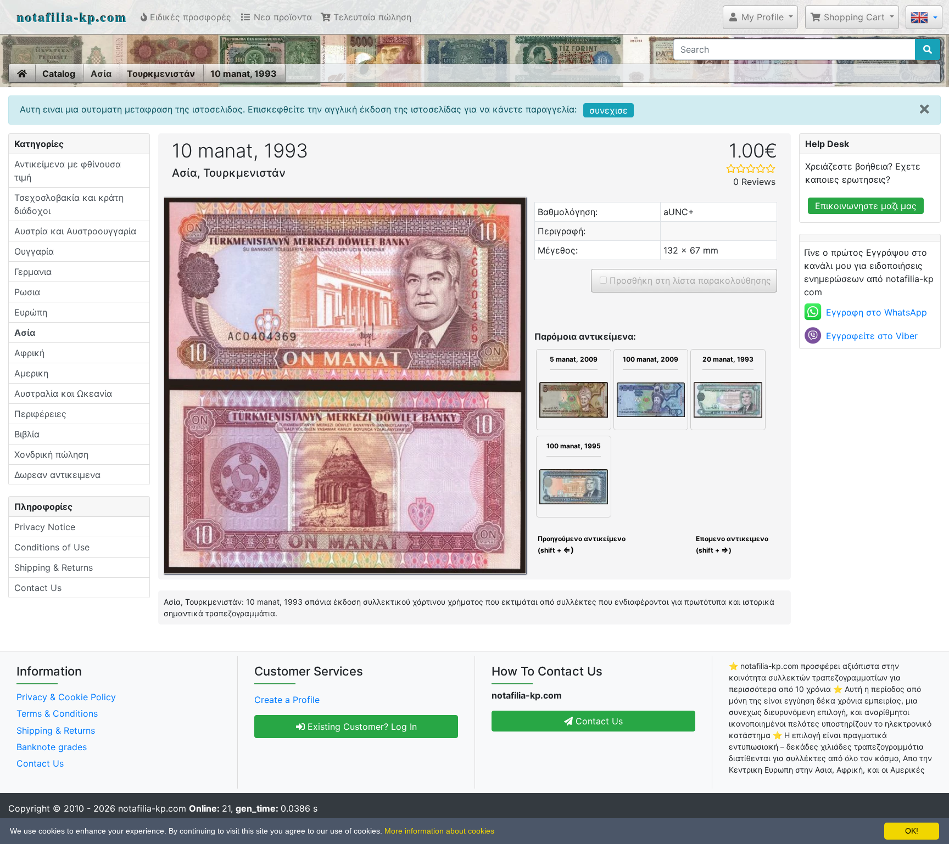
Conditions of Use (52, 547)
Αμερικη (31, 373)
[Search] (927, 49)
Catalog (58, 73)
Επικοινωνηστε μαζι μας (866, 205)
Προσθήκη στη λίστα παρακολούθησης (689, 280)
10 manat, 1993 (243, 73)
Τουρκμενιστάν (161, 73)
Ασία (101, 73)
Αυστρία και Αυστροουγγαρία (75, 231)
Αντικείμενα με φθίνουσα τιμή (67, 171)
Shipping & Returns (53, 567)
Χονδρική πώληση (51, 454)
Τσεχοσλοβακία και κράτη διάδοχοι (69, 204)
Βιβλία (27, 434)
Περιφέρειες (40, 413)
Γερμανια (33, 271)
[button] (760, 17)
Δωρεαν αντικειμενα (57, 474)
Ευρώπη (30, 312)
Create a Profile (287, 699)
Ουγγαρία (34, 251)
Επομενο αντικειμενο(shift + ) (732, 544)
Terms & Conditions (57, 713)
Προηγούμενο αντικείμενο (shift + (581, 544)
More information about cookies (439, 830)
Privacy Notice (44, 526)
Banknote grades (51, 746)
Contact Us (38, 587)
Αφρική (29, 352)
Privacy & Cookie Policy (66, 696)
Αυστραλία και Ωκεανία (63, 393)
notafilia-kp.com (72, 16)
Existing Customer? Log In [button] (361, 726)
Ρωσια (27, 291)
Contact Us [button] (598, 721)
